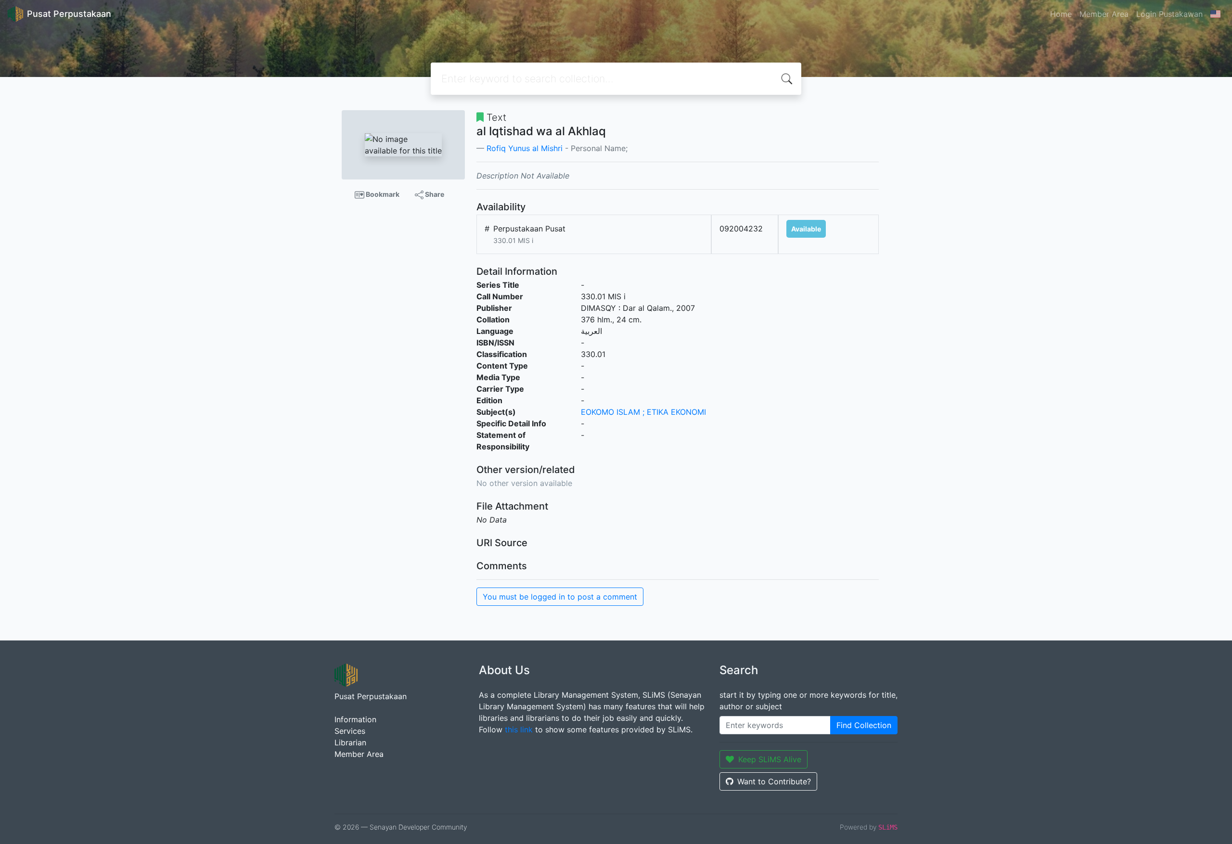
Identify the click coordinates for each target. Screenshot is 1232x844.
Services (349, 731)
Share (434, 194)
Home (1061, 14)
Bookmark (381, 194)
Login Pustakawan (1169, 14)
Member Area (1104, 14)
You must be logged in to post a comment (560, 596)
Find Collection (863, 725)
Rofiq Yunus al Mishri (525, 148)
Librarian (350, 742)
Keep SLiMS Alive (769, 759)
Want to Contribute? (774, 781)
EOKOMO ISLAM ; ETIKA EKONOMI (643, 412)
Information (355, 719)
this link (519, 729)
